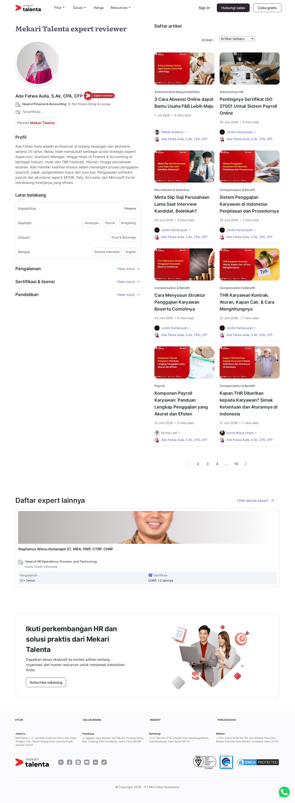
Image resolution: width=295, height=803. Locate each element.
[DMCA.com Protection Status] (258, 762)
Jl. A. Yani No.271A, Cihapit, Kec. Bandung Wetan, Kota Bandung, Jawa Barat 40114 (179, 739)
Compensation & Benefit (237, 190)
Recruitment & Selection (172, 190)
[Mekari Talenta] (34, 7)
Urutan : (207, 40)
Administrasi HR (231, 92)
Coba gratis (267, 8)
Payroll (159, 386)
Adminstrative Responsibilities (177, 92)
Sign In (204, 8)
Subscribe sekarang (46, 682)
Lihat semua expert (252, 500)
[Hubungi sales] (283, 792)
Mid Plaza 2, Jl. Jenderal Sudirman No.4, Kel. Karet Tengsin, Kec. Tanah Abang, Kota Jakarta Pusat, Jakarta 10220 (45, 741)
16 (236, 464)
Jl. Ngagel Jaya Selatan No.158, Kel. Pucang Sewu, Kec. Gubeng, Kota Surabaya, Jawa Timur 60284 (113, 739)
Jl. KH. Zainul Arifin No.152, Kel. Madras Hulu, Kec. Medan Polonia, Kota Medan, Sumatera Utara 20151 (247, 739)
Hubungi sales (233, 8)
